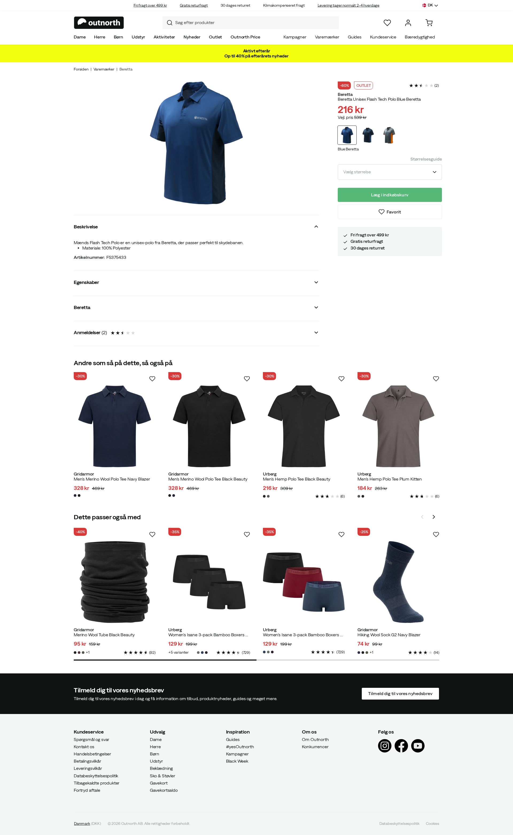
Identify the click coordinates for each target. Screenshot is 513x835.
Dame (80, 36)
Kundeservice (383, 36)
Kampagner (294, 36)
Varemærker (327, 36)
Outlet (215, 36)
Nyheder (192, 36)
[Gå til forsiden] (99, 23)
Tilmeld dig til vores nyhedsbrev (400, 693)
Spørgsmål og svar (91, 739)
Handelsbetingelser (92, 753)
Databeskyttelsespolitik (96, 775)
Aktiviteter (164, 36)
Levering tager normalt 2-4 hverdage (348, 5)
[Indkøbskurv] (429, 23)
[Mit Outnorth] (408, 22)
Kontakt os (84, 746)
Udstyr (138, 36)
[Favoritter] (387, 23)
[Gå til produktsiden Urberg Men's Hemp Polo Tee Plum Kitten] (398, 426)
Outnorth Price (245, 36)
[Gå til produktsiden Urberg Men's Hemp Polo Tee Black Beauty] (304, 426)
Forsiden (81, 69)
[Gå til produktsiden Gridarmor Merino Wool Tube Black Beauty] (115, 582)
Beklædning (161, 768)
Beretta (126, 69)
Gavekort (159, 783)
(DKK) (87, 823)
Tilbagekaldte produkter (96, 783)
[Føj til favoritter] (152, 379)
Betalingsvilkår (87, 761)
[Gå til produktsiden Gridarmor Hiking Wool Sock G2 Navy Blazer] (398, 582)
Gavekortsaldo (164, 790)
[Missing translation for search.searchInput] (167, 23)
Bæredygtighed (420, 36)
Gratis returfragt (194, 5)
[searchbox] (256, 22)
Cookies (432, 823)
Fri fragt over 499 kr (150, 5)
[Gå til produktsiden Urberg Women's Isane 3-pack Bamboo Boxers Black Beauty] (209, 582)
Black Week (237, 761)
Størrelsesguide (426, 159)
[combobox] (250, 22)
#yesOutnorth (240, 746)
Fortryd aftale (87, 790)
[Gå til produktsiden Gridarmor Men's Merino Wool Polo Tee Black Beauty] (209, 426)
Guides (355, 36)
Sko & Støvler (162, 775)
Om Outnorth (315, 739)
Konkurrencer (315, 746)
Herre (99, 36)
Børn (118, 36)
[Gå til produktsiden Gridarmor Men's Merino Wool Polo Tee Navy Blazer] (115, 426)
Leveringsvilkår (88, 768)
